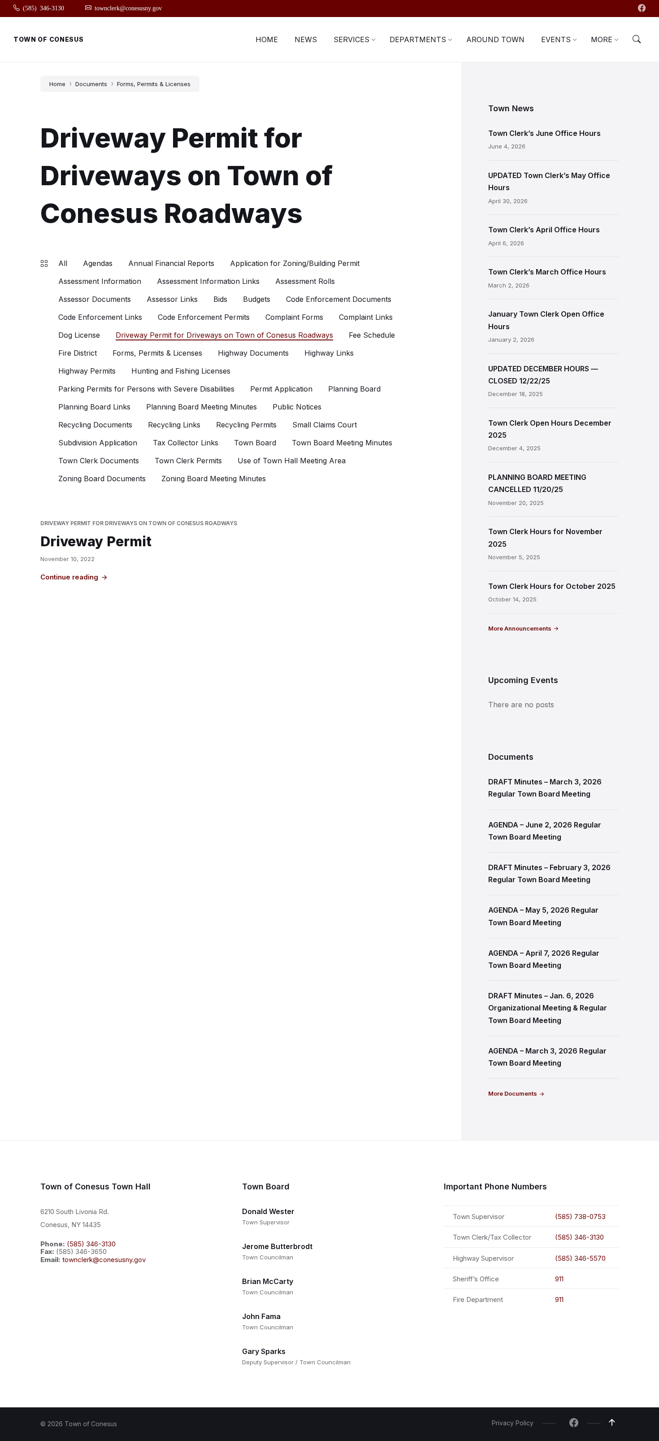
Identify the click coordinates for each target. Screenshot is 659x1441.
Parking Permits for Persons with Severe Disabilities (146, 388)
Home (57, 83)
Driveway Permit (96, 541)
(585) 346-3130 (91, 1244)
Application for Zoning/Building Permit (295, 263)
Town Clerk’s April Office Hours (544, 229)
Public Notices (297, 406)
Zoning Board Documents (102, 478)
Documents (91, 83)
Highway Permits (87, 370)
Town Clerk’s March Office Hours (547, 271)
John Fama (261, 1316)
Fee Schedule (372, 335)
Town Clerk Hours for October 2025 (552, 586)
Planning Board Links (94, 406)
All (62, 263)
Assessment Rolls (305, 281)
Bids (220, 299)
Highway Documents (253, 352)
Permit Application (281, 388)
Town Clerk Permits (188, 460)
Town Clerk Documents (98, 460)
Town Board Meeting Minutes (342, 442)
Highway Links (329, 352)
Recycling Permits (246, 424)
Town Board (255, 442)
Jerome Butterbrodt (277, 1246)
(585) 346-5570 (580, 1258)
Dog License (79, 335)
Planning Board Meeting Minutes (201, 406)
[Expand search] (637, 39)
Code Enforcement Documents (338, 299)
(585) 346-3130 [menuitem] (43, 7)
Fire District (77, 352)
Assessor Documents (94, 299)
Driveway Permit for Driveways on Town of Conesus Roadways (224, 335)
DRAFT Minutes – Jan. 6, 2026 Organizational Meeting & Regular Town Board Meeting (547, 1007)
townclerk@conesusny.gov (104, 1259)
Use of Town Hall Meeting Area (292, 460)
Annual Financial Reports (171, 263)
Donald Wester (268, 1211)
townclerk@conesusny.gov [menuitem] (128, 7)
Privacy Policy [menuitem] (512, 1423)
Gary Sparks (264, 1351)
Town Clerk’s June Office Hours (544, 133)
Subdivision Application (97, 442)
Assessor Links (172, 299)
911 (559, 1279)
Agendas (98, 263)
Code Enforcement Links (100, 317)
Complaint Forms (294, 317)
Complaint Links (366, 317)
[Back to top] (612, 1422)
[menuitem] (267, 39)
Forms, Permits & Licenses (154, 83)
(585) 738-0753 (580, 1216)
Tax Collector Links (185, 442)
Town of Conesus (48, 39)
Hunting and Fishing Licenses (180, 370)
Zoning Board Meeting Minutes (213, 478)
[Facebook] (642, 8)
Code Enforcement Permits (204, 317)
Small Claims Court (324, 424)
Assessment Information (99, 281)
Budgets (256, 299)
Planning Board (354, 388)
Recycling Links (174, 424)
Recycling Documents (95, 424)
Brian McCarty (267, 1281)
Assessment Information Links (208, 281)
